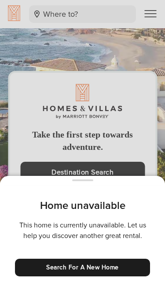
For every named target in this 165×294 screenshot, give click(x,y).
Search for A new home (82, 267)
